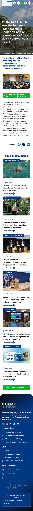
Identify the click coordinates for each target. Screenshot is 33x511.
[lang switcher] (18, 3)
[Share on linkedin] (28, 144)
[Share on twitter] (23, 144)
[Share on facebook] (19, 144)
